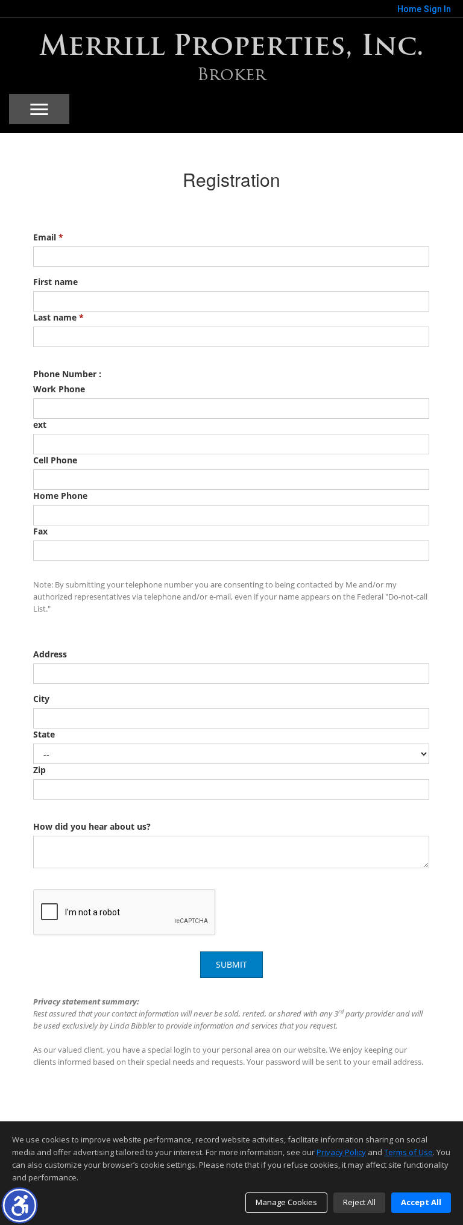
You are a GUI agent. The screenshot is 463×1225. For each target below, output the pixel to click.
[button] (19, 1205)
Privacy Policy (341, 1152)
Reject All (359, 1202)
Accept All (421, 1202)
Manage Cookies (286, 1202)
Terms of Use (408, 1152)
